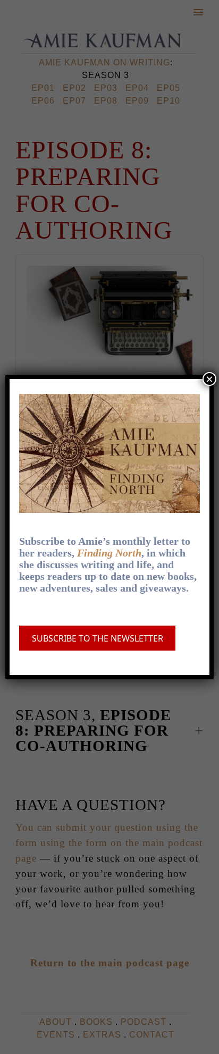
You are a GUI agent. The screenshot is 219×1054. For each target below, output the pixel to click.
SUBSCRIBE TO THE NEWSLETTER (97, 638)
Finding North (109, 553)
